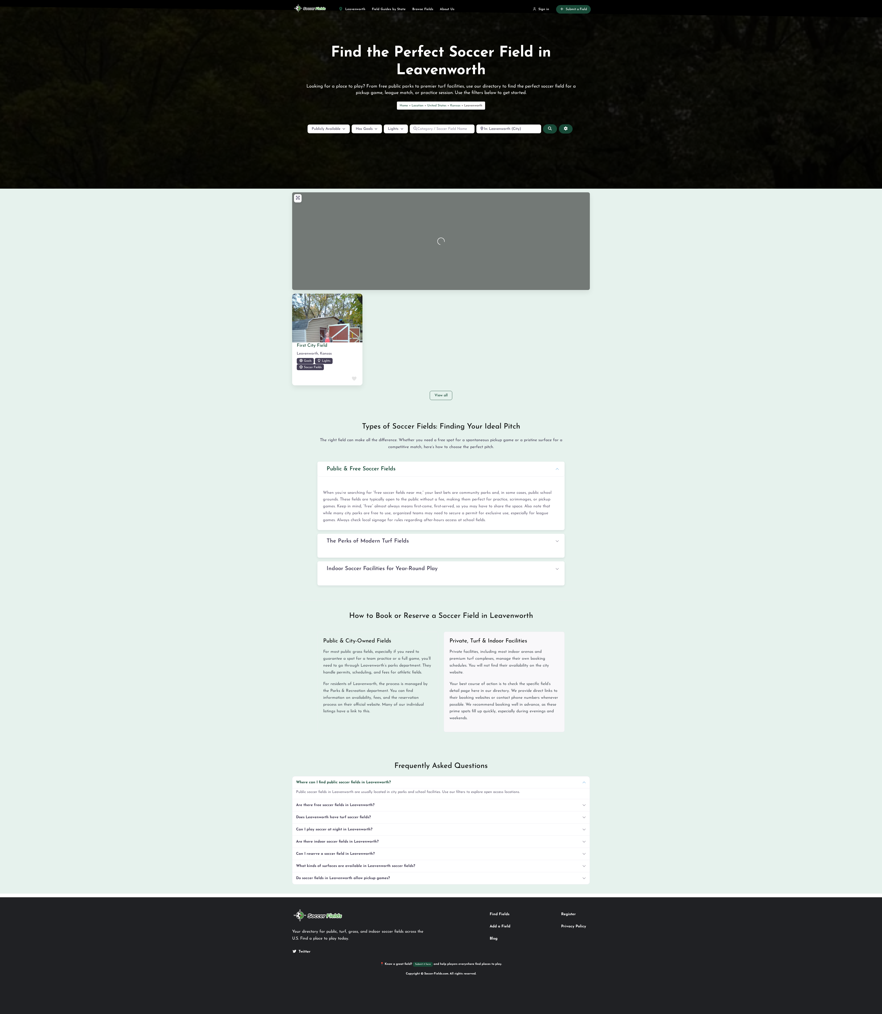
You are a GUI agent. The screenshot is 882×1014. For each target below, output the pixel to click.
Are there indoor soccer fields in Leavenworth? (337, 842)
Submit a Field (576, 9)
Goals (307, 360)
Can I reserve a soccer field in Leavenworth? (335, 854)
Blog (494, 938)
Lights (325, 360)
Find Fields (499, 914)
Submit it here (423, 964)
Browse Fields (422, 9)
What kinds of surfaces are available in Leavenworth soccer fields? (355, 866)
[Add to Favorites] (354, 379)
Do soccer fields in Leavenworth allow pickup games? (343, 878)
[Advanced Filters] (566, 128)
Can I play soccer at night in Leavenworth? (334, 829)
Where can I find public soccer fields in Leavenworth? (343, 782)
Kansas (455, 105)
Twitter (305, 952)
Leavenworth (354, 9)
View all (441, 395)
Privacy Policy (573, 926)
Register (568, 914)
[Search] (550, 128)
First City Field (312, 345)
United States (437, 105)
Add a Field (500, 926)
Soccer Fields (312, 367)
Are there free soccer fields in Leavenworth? (335, 805)
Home (404, 105)
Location (418, 105)
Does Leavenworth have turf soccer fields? (333, 817)
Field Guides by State (389, 9)
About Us (447, 9)
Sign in (543, 9)
